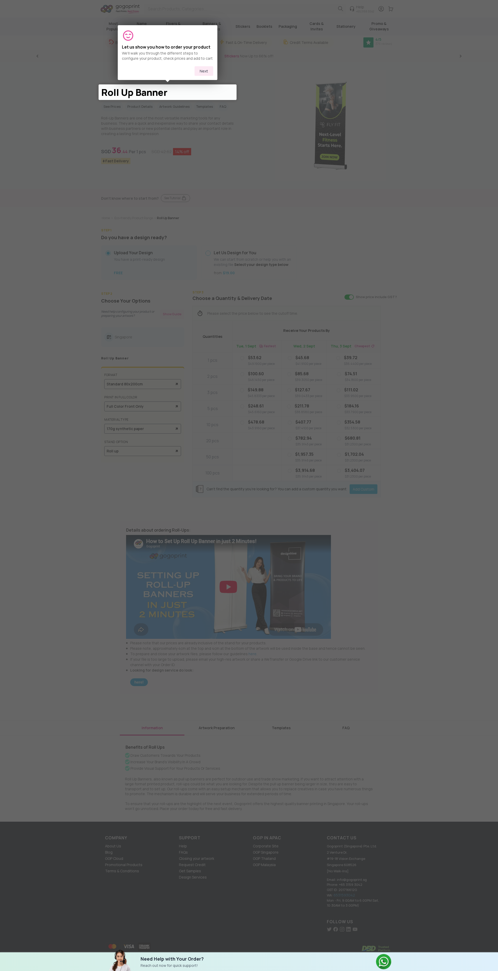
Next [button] (204, 71)
